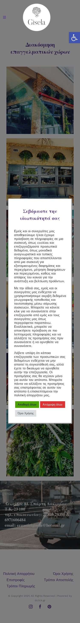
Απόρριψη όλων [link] (53, 404)
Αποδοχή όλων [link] (27, 404)
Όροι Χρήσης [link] (26, 413)
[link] (74, 37)
